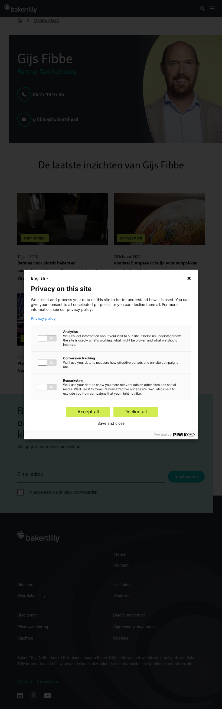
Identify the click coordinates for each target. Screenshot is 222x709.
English (38, 278)
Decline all (136, 411)
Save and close (111, 423)
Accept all (88, 411)
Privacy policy (43, 318)
